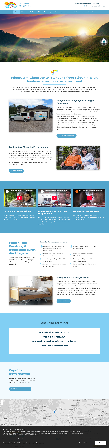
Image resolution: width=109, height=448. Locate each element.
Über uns (24, 12)
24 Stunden (25, 5)
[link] (41, 12)
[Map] (54, 413)
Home (17, 12)
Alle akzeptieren (100, 442)
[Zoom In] (2, 401)
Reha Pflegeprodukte (62, 12)
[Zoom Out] (2, 403)
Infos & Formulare (79, 12)
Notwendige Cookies (10, 443)
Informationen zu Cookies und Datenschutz (14, 439)
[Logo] (11, 4)
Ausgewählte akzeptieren (85, 442)
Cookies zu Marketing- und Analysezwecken (31, 443)
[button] (66, 136)
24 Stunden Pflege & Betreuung (40, 12)
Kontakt (91, 12)
